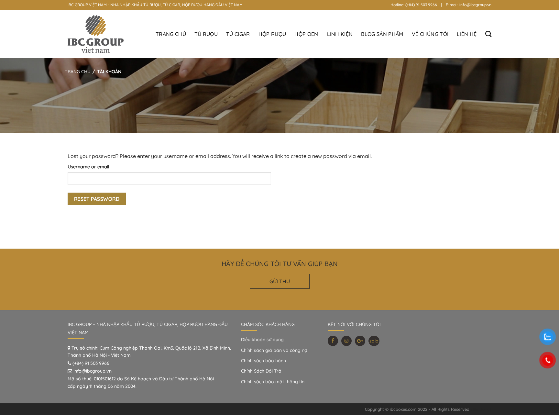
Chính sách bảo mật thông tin (272, 382)
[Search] (488, 34)
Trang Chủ (171, 34)
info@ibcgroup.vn (92, 371)
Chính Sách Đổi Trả (261, 371)
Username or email (88, 167)
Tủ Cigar (238, 34)
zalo (373, 341)
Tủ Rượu (206, 34)
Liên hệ (467, 34)
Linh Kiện (340, 34)
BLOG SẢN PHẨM (382, 34)
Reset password (97, 199)
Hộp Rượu (272, 34)
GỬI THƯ (279, 281)
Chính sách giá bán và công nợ (274, 350)
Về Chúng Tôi (430, 34)
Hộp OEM (306, 34)
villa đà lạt (481, 409)
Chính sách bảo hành (263, 361)
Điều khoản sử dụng (262, 339)
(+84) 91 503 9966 (90, 363)
